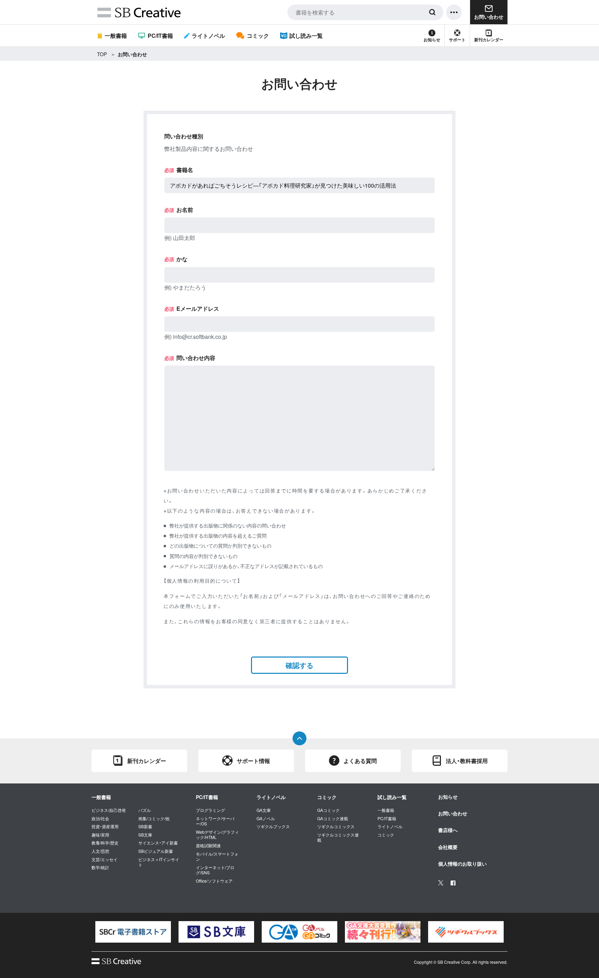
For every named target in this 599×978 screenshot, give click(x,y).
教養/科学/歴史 (105, 843)
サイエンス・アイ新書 (158, 843)
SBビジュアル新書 (155, 851)
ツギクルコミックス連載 (338, 837)
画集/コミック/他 (154, 818)
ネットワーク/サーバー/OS (215, 821)
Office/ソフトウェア (214, 881)
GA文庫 (264, 810)
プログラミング (210, 810)
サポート (457, 39)
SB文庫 (145, 835)
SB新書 (145, 826)
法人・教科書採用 (467, 761)
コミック (258, 36)
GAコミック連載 (332, 818)
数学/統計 (100, 867)
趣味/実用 (100, 835)
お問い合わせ (452, 813)
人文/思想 (100, 851)
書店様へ (448, 830)
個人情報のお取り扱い (462, 863)
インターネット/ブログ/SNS (215, 870)
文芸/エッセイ (105, 859)
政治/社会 (100, 818)
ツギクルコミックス (336, 826)
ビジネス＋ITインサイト (158, 862)
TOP (102, 54)
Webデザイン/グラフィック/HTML (217, 834)
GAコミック (328, 810)
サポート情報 (253, 761)
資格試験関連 (208, 845)
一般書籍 (116, 36)
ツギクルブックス (273, 826)
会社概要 (448, 847)
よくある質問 (360, 761)
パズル (144, 810)
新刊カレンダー (488, 39)
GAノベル (266, 818)
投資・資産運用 (105, 826)
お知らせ (432, 39)
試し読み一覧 (306, 36)
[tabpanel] (133, 932)
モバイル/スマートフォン (217, 856)
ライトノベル (208, 36)
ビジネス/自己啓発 (109, 810)
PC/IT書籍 (160, 36)
